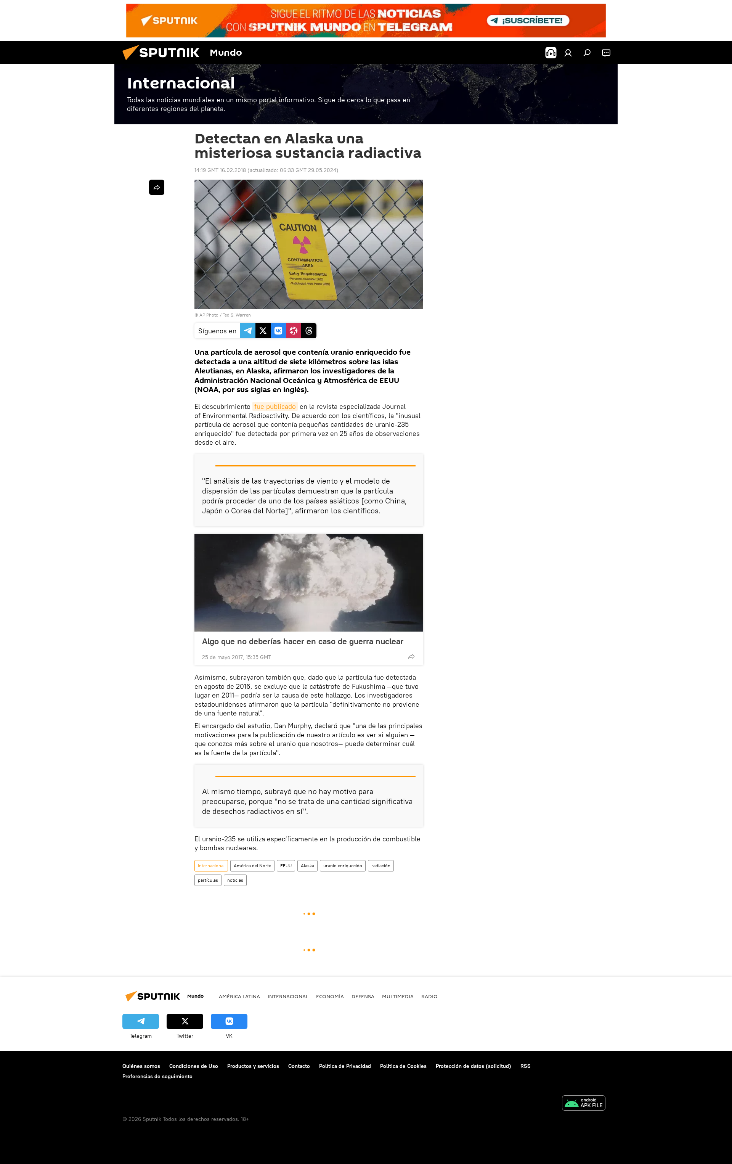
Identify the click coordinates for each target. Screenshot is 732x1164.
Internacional (211, 865)
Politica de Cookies (403, 1066)
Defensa (363, 996)
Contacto (299, 1066)
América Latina (239, 996)
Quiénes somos (141, 1066)
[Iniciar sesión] (568, 52)
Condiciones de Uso (193, 1066)
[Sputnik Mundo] (164, 62)
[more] (411, 656)
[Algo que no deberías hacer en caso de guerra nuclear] (308, 583)
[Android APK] (584, 1104)
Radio (429, 996)
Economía (330, 996)
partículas (208, 880)
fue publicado (275, 406)
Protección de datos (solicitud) (473, 1066)
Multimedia (398, 996)
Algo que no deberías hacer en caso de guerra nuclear (302, 641)
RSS (525, 1066)
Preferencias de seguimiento (157, 1076)
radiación (380, 865)
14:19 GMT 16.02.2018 (220, 170)
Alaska (307, 865)
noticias (235, 880)
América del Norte (252, 865)
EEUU (286, 865)
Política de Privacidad (345, 1066)
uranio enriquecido (342, 865)
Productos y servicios (253, 1066)
